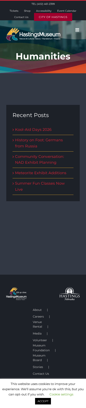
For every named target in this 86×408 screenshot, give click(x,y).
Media (37, 333)
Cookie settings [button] (61, 394)
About (37, 310)
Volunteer (40, 340)
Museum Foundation (41, 348)
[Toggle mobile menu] (77, 30)
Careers (38, 316)
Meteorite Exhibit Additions (40, 173)
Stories (38, 367)
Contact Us (41, 374)
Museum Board (39, 358)
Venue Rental (37, 324)
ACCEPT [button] (43, 401)
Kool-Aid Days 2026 (33, 129)
